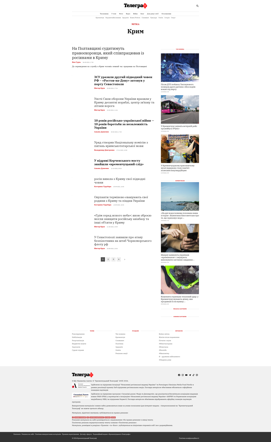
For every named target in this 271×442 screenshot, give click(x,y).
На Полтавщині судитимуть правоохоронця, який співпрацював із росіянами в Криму (108, 53)
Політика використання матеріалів (48, 434)
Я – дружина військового (169, 356)
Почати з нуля (165, 340)
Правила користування (70, 434)
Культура (153, 18)
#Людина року (165, 360)
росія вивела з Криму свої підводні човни (119, 180)
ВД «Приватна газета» (83, 381)
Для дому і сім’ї (153, 14)
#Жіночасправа (165, 344)
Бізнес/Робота (135, 18)
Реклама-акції (121, 353)
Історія (167, 18)
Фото (121, 14)
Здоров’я (125, 18)
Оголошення (166, 14)
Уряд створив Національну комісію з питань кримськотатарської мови (121, 144)
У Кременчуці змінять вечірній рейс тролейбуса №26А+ (179, 127)
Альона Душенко (101, 132)
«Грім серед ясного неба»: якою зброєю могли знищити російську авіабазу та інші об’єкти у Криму (122, 218)
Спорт (173, 18)
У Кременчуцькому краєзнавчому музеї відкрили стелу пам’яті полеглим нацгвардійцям (177, 168)
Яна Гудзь (76, 62)
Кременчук (100, 18)
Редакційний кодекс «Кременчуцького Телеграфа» (112, 434)
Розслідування (78, 334)
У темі (113, 14)
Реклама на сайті (28, 434)
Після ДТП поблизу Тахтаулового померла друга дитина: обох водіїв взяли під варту (178, 87)
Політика (119, 344)
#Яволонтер (164, 353)
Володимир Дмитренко (104, 150)
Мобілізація (77, 337)
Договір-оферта (86, 434)
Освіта (160, 18)
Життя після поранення (169, 337)
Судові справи (78, 350)
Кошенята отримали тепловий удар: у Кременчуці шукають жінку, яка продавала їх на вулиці (179, 299)
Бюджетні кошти (79, 344)
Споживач (145, 18)
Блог (142, 14)
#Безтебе (163, 350)
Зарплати (76, 347)
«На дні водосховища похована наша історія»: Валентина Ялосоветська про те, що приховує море (180, 215)
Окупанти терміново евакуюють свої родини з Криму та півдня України (121, 199)
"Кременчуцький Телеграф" (106, 381)
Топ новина (104, 14)
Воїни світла (164, 334)
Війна (135, 14)
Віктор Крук (99, 88)
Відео (128, 14)
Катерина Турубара (102, 186)
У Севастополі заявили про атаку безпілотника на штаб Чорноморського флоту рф (123, 240)
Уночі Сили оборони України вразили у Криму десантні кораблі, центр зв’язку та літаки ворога (124, 102)
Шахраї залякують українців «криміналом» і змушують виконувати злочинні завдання (177, 257)
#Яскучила (163, 347)
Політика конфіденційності (189, 438)
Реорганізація (78, 340)
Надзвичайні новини (113, 18)
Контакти (17, 434)
